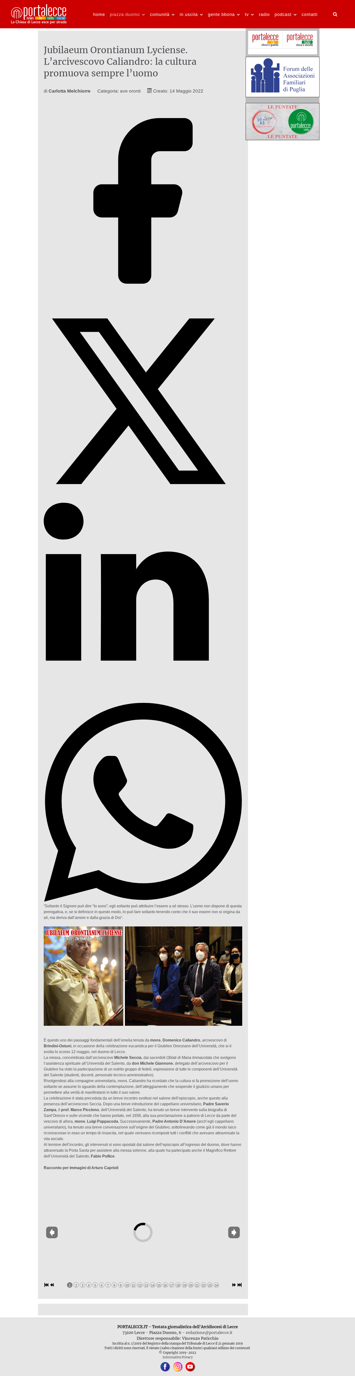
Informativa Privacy (178, 1357)
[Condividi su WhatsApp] (143, 900)
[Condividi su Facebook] (143, 299)
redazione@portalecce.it (209, 1332)
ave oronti (130, 91)
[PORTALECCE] (39, 13)
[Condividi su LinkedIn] (143, 700)
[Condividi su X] (143, 499)
